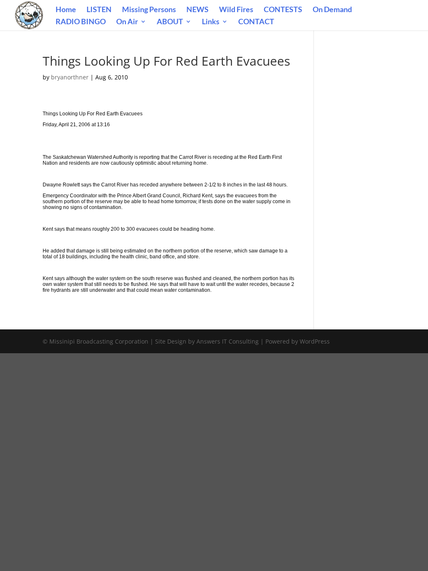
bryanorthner (70, 77)
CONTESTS (283, 10)
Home (66, 10)
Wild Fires (236, 10)
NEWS (197, 10)
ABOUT (170, 22)
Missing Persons (149, 10)
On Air (127, 22)
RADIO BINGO (81, 22)
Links (210, 22)
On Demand (332, 10)
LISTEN (99, 10)
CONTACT (256, 22)
